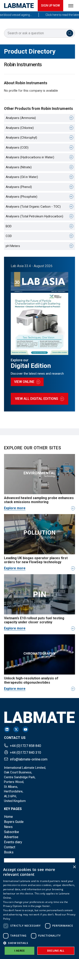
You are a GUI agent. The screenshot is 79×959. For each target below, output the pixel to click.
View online (24, 382)
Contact (9, 847)
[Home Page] (19, 5)
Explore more (14, 508)
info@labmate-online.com (28, 759)
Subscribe (11, 832)
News (8, 827)
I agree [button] (19, 950)
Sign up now (50, 5)
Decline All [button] (55, 950)
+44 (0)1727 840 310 (25, 753)
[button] (39, 943)
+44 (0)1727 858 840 (25, 746)
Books (8, 852)
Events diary (13, 842)
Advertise (11, 837)
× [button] (74, 867)
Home (8, 817)
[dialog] (39, 910)
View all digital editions (36, 399)
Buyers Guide (14, 822)
